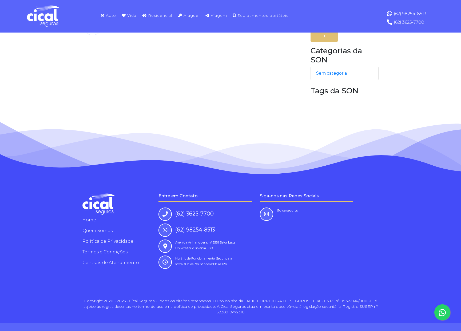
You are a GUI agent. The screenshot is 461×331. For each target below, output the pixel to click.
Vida (131, 15)
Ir (324, 35)
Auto (110, 15)
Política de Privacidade (107, 241)
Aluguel (191, 15)
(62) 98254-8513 (410, 13)
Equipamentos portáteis (262, 15)
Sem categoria (331, 73)
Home (89, 219)
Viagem (218, 15)
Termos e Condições (105, 251)
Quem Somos (97, 230)
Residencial (159, 15)
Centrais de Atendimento (110, 262)
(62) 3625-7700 (409, 22)
